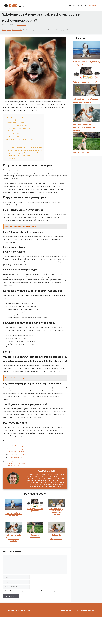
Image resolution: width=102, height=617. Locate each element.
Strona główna (6, 30)
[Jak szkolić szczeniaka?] (86, 141)
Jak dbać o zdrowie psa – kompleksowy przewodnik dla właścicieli (13, 538)
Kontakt (75, 610)
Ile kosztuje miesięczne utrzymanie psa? (56, 537)
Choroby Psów (82, 5)
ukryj (26, 117)
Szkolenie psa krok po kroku (15, 457)
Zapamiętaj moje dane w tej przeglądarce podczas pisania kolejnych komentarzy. (30, 591)
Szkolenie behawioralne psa (16, 446)
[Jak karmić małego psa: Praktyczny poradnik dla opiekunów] (86, 90)
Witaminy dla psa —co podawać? (35, 510)
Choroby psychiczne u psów (12, 465)
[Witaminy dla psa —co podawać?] (86, 73)
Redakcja (91, 610)
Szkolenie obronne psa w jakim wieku (15, 463)
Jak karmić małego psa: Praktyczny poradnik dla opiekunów (56, 511)
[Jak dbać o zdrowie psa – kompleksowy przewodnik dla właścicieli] (86, 113)
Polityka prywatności (65, 610)
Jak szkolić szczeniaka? (35, 536)
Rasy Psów (72, 5)
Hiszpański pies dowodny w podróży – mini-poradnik (13, 514)
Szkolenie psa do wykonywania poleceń (19, 449)
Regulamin (83, 610)
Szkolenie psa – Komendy (15, 452)
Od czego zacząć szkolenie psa (17, 454)
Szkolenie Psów (93, 5)
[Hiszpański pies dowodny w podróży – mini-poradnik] (86, 50)
